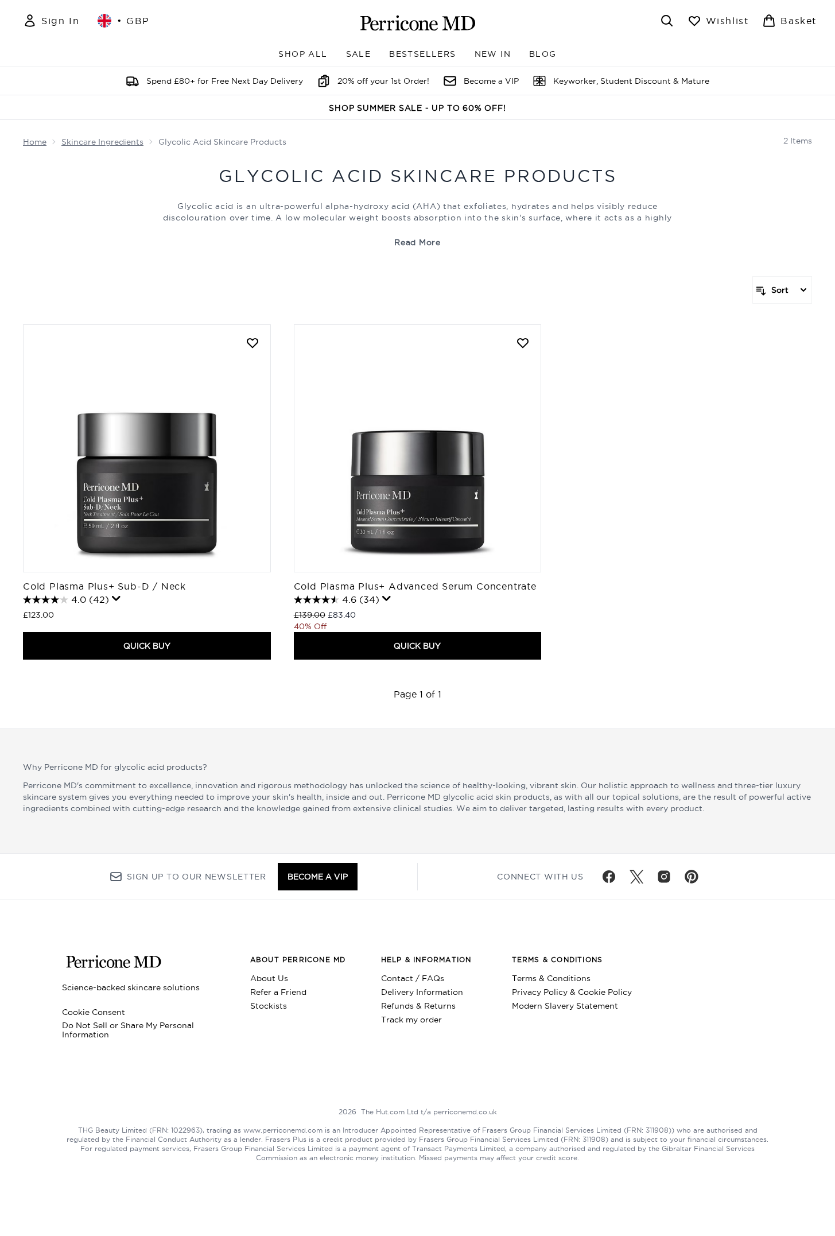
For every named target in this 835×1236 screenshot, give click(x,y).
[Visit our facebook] (609, 876)
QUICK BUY (146, 645)
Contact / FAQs (412, 978)
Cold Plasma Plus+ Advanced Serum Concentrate (415, 586)
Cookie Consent (93, 1012)
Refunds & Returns (418, 1005)
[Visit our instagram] (664, 876)
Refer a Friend (278, 992)
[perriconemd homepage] (417, 22)
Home (34, 141)
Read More (417, 242)
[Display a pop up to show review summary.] (116, 598)
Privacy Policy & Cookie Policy (572, 992)
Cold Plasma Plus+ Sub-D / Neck (104, 586)
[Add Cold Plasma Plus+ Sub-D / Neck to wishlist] (252, 343)
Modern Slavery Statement (565, 1005)
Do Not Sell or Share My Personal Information (128, 1030)
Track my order (411, 1019)
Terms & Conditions (551, 978)
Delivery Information (422, 992)
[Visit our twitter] (636, 876)
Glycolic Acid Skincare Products (418, 175)
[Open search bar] (667, 21)
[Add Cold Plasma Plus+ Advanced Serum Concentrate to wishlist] (523, 343)
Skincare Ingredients (102, 141)
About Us (269, 978)
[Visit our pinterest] (691, 876)
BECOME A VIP (318, 876)
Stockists (268, 1005)
